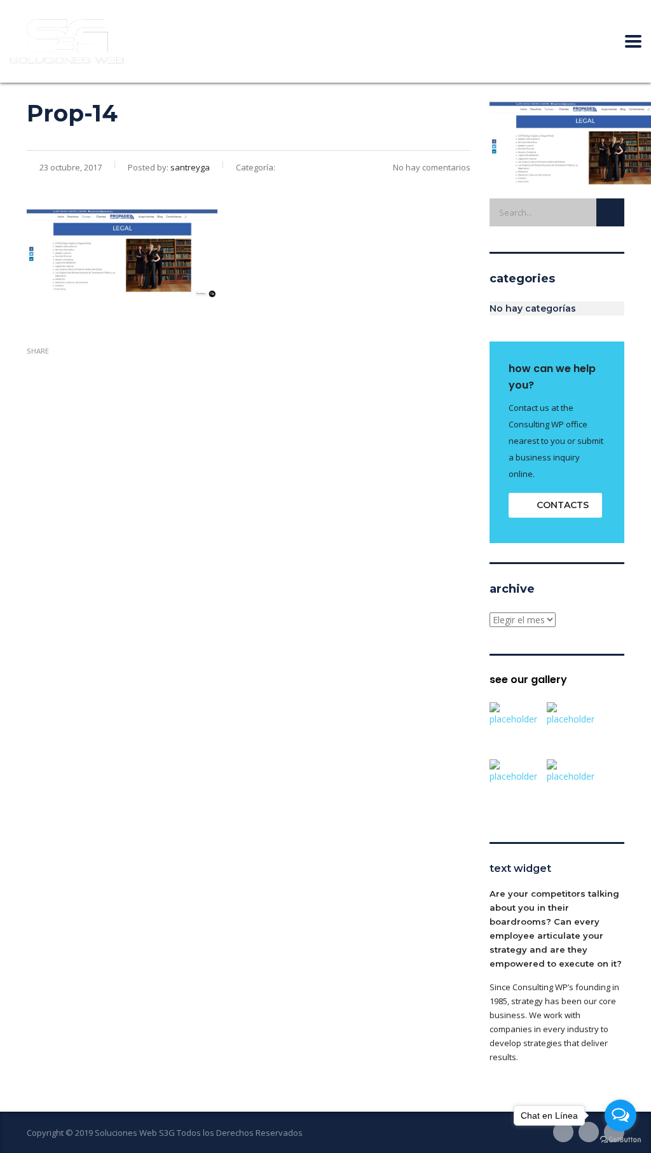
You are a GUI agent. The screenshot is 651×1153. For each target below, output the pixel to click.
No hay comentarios (431, 167)
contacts (563, 505)
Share (38, 351)
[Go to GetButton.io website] (620, 1140)
